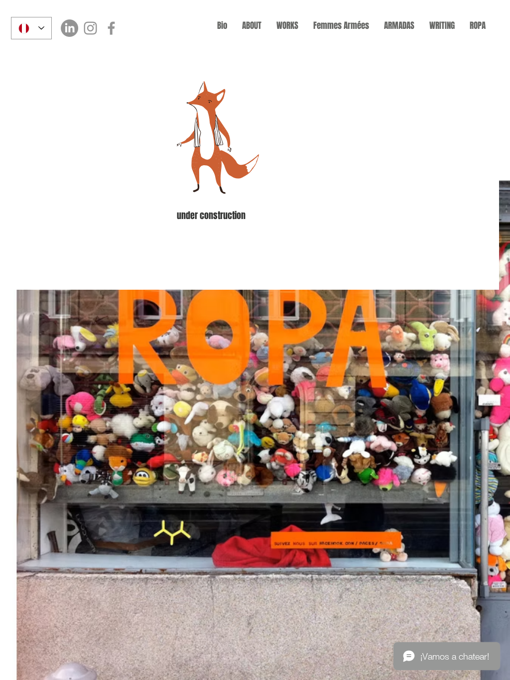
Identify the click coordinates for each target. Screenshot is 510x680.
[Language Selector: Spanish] (31, 28)
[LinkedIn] (69, 28)
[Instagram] (90, 28)
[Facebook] (111, 28)
